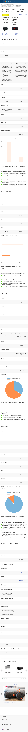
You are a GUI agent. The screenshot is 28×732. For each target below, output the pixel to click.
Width (11, 235)
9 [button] (18, 678)
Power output (4, 138)
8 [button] (16, 678)
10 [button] (20, 678)
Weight (2, 235)
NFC (13, 486)
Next (26, 670)
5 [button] (10, 678)
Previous (2, 670)
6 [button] (12, 678)
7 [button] (14, 678)
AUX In (2, 486)
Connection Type (13, 138)
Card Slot (3, 488)
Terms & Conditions (6, 724)
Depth (7, 235)
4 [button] (8, 678)
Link (21, 572)
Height (15, 235)
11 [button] (21, 678)
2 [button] (4, 678)
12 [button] (23, 678)
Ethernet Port (19, 486)
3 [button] (6, 678)
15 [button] (15, 680)
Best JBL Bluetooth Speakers (9, 702)
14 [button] (13, 680)
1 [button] (2, 678)
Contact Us (4, 719)
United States (7, 729)
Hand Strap (3, 374)
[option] (14, 670)
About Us (4, 716)
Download (21, 580)
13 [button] (25, 678)
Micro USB (8, 486)
